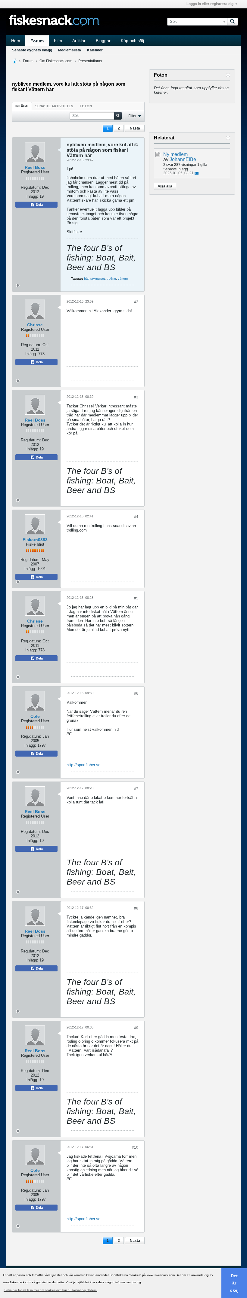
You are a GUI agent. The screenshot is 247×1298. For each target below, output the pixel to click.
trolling (111, 278)
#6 (136, 693)
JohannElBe (183, 159)
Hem (15, 40)
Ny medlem (175, 154)
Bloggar (103, 40)
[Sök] (232, 22)
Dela (39, 204)
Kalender (95, 50)
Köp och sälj (132, 40)
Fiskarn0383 (35, 539)
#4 (136, 517)
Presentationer (90, 61)
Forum (37, 40)
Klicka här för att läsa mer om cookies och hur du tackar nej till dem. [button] (50, 1290)
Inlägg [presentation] (22, 106)
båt (86, 278)
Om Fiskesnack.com (55, 61)
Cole (35, 716)
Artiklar (79, 40)
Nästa (135, 128)
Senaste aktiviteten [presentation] (54, 106)
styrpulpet (97, 278)
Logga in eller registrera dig (209, 4)
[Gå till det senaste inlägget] (197, 173)
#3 (136, 397)
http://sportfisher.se (83, 765)
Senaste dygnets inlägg (32, 50)
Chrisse (35, 324)
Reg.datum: (31, 187)
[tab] (22, 106)
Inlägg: (32, 196)
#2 (136, 302)
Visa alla (165, 186)
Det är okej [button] (234, 1283)
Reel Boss (35, 167)
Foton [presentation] (86, 106)
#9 (136, 1028)
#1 (136, 144)
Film (58, 40)
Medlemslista (69, 50)
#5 (136, 598)
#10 (135, 1147)
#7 (136, 789)
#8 (136, 908)
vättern (123, 278)
